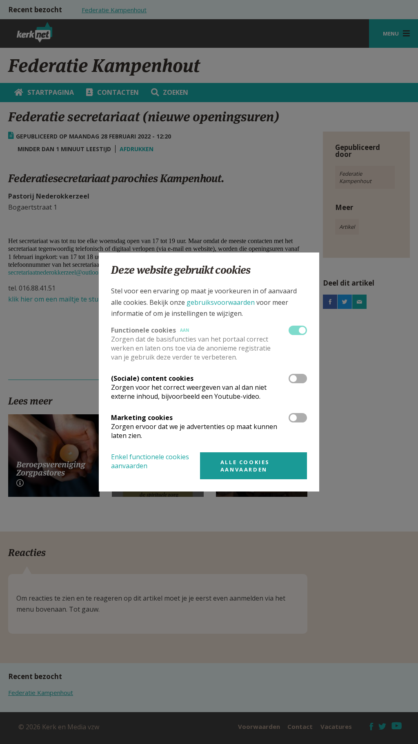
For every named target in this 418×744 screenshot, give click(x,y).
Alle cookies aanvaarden (245, 465)
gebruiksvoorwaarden (221, 302)
